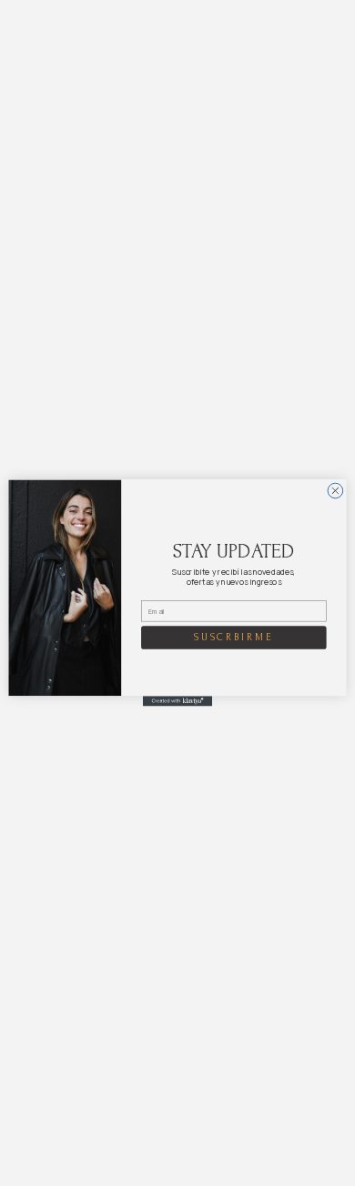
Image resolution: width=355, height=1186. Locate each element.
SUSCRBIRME (234, 637)
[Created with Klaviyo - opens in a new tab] (177, 701)
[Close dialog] (335, 490)
